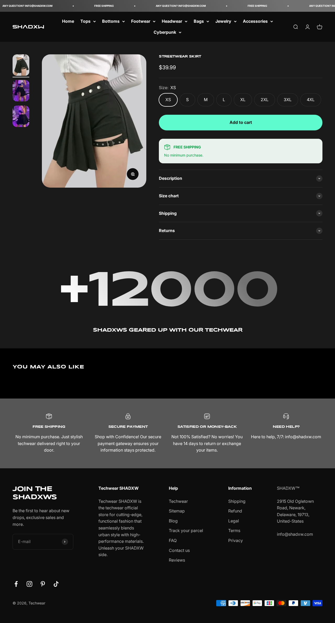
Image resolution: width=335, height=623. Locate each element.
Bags (199, 21)
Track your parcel (186, 530)
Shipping (236, 501)
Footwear (140, 21)
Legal (233, 520)
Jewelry (223, 21)
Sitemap (177, 511)
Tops (85, 21)
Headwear (172, 21)
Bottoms (111, 21)
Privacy (235, 540)
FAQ (173, 540)
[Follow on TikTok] (56, 583)
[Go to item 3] (21, 117)
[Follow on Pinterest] (42, 583)
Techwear (178, 501)
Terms (234, 530)
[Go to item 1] (21, 65)
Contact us (179, 550)
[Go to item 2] (21, 91)
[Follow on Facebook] (16, 583)
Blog (173, 520)
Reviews (177, 560)
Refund (235, 511)
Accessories (255, 21)
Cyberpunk (165, 32)
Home (68, 21)
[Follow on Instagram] (29, 583)
